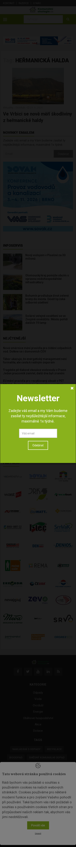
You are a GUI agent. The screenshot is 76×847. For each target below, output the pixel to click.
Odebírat (38, 445)
